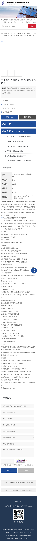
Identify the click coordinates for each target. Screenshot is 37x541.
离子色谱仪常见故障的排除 (14, 151)
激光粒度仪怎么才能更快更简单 (15, 156)
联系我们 (27, 117)
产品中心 (18, 33)
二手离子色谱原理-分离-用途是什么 (16, 146)
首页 (12, 33)
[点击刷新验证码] (20, 461)
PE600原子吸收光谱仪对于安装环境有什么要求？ (19, 161)
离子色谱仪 (27, 33)
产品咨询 (9, 117)
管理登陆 (10, 538)
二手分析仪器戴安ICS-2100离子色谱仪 (20, 490)
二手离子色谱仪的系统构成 (14, 141)
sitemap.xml (14, 535)
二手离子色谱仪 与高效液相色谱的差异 (18, 137)
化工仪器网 (24, 538)
